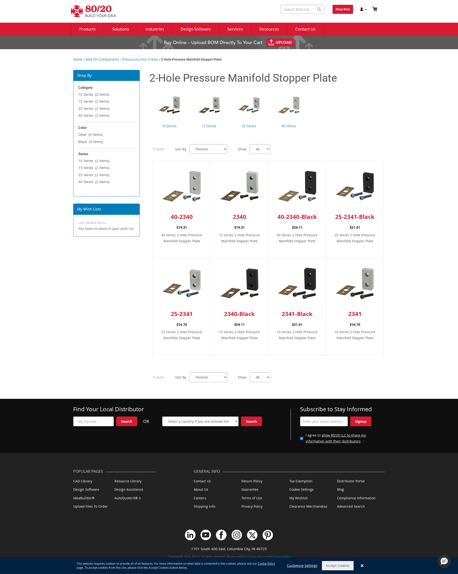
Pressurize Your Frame (140, 59)
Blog (340, 489)
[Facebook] (221, 535)
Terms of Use (251, 498)
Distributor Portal (351, 481)
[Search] (319, 9)
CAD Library (82, 481)
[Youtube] (205, 535)
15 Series (93, 101)
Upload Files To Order (90, 506)
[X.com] (252, 535)
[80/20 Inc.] (91, 11)
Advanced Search (351, 506)
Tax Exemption (300, 481)
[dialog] (229, 565)
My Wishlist (298, 498)
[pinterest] (267, 535)
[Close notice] (362, 566)
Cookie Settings (301, 489)
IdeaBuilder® (84, 498)
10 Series (93, 94)
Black (90, 141)
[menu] (229, 29)
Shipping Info (204, 506)
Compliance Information (356, 498)
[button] (444, 561)
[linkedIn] (190, 535)
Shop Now (343, 9)
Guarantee (249, 489)
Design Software (86, 489)
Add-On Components (102, 59)
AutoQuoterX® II (127, 498)
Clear (90, 134)
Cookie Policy (266, 563)
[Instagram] (236, 535)
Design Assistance (128, 489)
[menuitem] (87, 29)
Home (78, 59)
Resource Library (127, 481)
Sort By (180, 149)
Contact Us (202, 481)
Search (126, 421)
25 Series (93, 108)
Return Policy (251, 481)
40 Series (93, 115)
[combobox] (302, 9)
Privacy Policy (252, 506)
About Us (201, 489)
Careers (200, 498)
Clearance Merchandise (308, 506)
